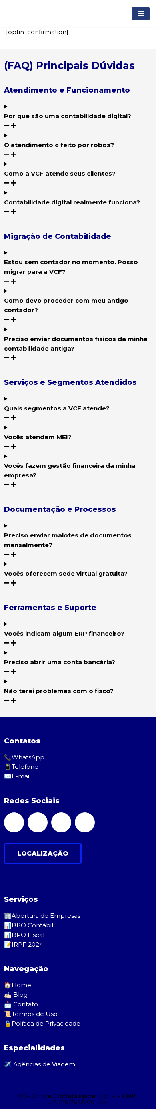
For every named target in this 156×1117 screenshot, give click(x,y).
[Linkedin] (61, 822)
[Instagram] (85, 822)
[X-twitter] (38, 822)
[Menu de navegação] (140, 13)
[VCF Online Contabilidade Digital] (29, 14)
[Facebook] (14, 822)
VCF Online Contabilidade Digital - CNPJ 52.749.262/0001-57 (78, 1099)
